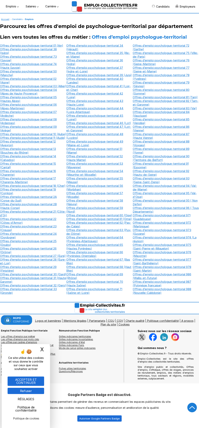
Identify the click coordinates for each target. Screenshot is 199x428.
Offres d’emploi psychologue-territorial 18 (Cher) (32, 186)
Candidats (163, 6)
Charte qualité (135, 321)
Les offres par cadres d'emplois (19, 342)
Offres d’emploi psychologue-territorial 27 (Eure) (33, 256)
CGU (111, 321)
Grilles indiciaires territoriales (75, 336)
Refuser (26, 391)
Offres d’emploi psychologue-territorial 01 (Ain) (31, 45)
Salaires (31, 6)
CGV (120, 321)
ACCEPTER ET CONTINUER (26, 381)
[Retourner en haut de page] (192, 407)
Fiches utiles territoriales (72, 368)
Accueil (5, 19)
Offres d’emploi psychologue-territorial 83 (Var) (165, 108)
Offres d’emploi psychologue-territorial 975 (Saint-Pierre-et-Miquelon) (162, 246)
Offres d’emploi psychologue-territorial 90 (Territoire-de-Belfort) (161, 158)
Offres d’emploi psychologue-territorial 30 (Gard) (33, 274)
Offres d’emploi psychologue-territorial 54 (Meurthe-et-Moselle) (94, 173)
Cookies (124, 324)
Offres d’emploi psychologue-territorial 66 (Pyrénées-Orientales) (94, 254)
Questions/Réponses (71, 371)
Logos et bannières (48, 321)
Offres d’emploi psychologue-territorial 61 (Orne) (99, 219)
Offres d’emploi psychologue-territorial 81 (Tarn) (165, 97)
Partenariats (97, 321)
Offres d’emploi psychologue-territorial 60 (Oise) (99, 215)
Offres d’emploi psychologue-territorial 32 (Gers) (33, 285)
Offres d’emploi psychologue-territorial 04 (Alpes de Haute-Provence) (28, 91)
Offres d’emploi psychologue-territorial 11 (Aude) (32, 138)
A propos (187, 321)
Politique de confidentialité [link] (26, 408)
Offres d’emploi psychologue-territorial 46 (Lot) (98, 123)
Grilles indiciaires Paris (71, 345)
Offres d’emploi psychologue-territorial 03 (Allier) (33, 86)
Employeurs (187, 6)
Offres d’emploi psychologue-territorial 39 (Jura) (99, 75)
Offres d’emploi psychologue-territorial (139, 37)
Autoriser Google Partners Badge (99, 418)
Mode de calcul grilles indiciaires (77, 348)
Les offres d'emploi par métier (18, 336)
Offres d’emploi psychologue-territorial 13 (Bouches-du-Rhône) (28, 150)
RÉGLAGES (26, 399)
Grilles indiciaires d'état (72, 342)
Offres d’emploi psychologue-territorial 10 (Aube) (33, 134)
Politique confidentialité (163, 321)
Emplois (11, 6)
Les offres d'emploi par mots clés (20, 339)
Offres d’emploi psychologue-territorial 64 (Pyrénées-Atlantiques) (94, 239)
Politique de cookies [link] (26, 418)
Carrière (51, 6)
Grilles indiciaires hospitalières (76, 339)
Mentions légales (75, 321)
